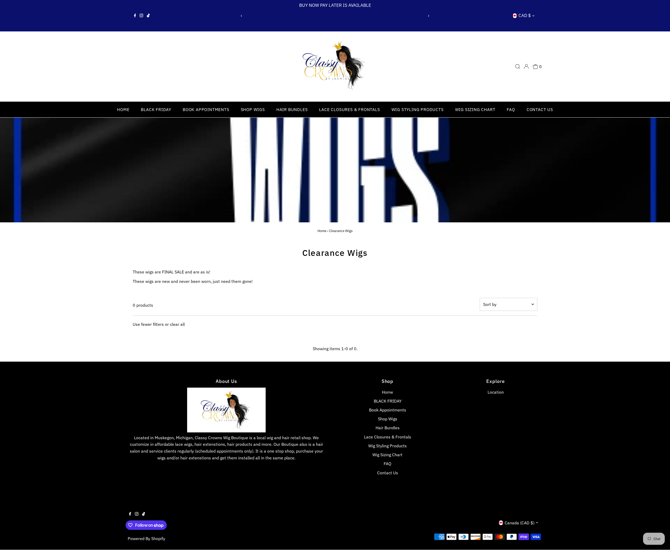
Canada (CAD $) (519, 522)
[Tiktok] (148, 15)
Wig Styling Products (418, 109)
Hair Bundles (292, 109)
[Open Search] (517, 66)
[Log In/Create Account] (526, 66)
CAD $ (524, 15)
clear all (177, 324)
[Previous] (242, 16)
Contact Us (540, 109)
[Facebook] (135, 15)
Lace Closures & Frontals (349, 109)
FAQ (511, 109)
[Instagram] (141, 15)
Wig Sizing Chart (475, 109)
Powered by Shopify (146, 538)
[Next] (428, 16)
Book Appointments (206, 109)
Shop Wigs (253, 109)
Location (496, 392)
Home (123, 109)
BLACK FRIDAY (156, 109)
